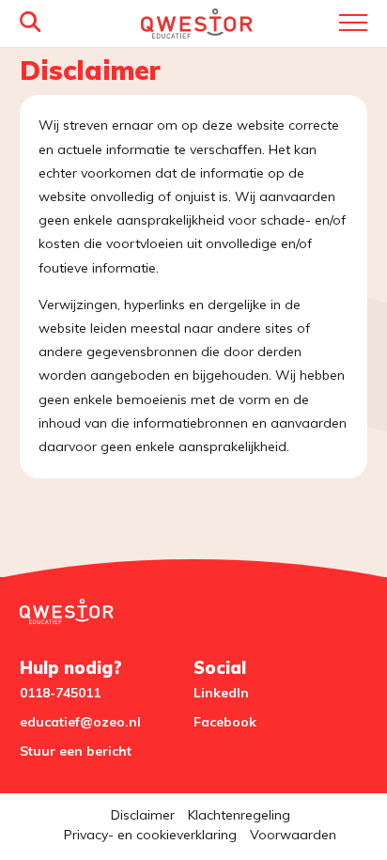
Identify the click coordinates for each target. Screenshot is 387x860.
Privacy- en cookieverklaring (150, 834)
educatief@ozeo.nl (80, 721)
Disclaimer (143, 814)
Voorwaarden (293, 834)
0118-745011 (60, 692)
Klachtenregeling (239, 814)
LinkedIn (221, 692)
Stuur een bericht (76, 751)
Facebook (225, 721)
